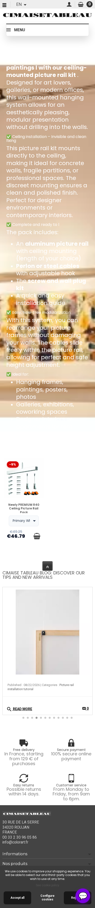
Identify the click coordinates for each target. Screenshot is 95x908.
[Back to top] (47, 566)
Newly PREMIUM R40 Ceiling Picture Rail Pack (23, 508)
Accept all (17, 897)
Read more (19, 709)
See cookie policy (47, 885)
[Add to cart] (37, 536)
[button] (86, 619)
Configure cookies (47, 897)
